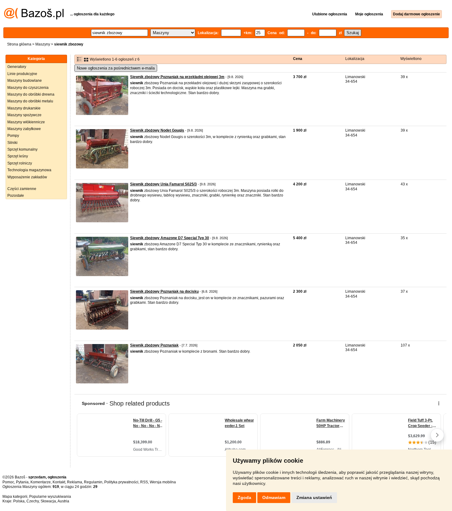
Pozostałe (15, 195)
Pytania (22, 482)
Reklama (74, 482)
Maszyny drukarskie (24, 108)
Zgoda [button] (244, 497)
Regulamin (93, 482)
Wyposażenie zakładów (27, 177)
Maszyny (42, 44)
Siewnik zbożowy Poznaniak (154, 345)
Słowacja (48, 501)
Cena (297, 59)
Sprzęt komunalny (22, 149)
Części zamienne (21, 189)
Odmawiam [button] (273, 497)
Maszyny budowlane (24, 80)
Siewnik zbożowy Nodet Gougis (157, 130)
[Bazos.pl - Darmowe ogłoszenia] (34, 18)
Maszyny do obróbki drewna (30, 94)
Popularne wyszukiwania (50, 496)
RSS (144, 482)
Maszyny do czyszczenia (28, 87)
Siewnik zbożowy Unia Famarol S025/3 (163, 184)
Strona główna (19, 44)
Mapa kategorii (14, 496)
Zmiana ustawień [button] (314, 497)
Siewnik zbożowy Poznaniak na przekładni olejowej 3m (177, 77)
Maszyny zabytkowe (24, 129)
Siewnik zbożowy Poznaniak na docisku (164, 291)
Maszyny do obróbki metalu (30, 101)
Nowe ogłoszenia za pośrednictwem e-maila (116, 68)
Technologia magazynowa (29, 170)
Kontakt (59, 482)
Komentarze (40, 482)
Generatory (16, 67)
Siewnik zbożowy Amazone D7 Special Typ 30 (169, 238)
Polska (19, 501)
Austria (63, 501)
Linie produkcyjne (22, 74)
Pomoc (8, 482)
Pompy (13, 135)
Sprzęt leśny (17, 156)
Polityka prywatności (121, 482)
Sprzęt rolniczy (19, 163)
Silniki (12, 143)
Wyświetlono (411, 59)
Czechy (32, 501)
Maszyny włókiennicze (26, 122)
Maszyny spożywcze (24, 115)
